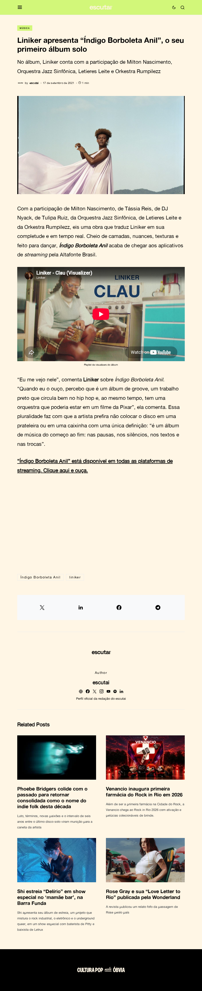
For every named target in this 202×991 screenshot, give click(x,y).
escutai (101, 682)
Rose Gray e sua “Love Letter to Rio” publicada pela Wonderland (143, 894)
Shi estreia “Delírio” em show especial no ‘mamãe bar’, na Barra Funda (51, 897)
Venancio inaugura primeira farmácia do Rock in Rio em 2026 (144, 791)
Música (25, 28)
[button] (19, 7)
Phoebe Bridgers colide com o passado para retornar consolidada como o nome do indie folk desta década (52, 797)
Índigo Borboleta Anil (40, 577)
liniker (75, 577)
